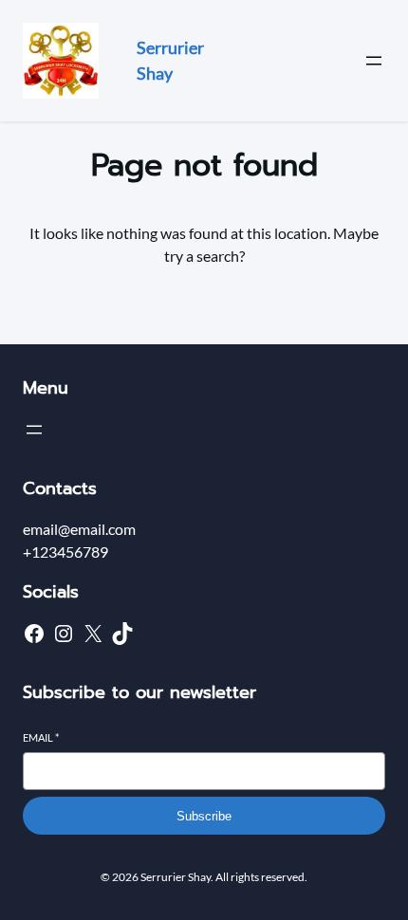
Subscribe (204, 816)
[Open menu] (373, 60)
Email (41, 737)
